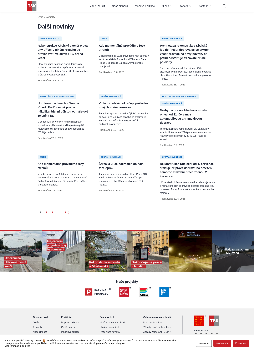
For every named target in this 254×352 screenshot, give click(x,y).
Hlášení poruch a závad (112, 322)
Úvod (40, 17)
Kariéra (183, 6)
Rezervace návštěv (110, 332)
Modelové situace (70, 332)
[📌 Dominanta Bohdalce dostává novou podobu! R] (106, 251)
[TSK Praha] (31, 6)
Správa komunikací (49, 39)
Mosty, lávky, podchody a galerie (57, 96)
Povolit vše (241, 343)
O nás (165, 6)
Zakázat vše (222, 343)
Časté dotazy (68, 327)
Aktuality (37, 327)
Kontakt (203, 6)
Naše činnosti (120, 6)
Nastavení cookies (153, 322)
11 (64, 212)
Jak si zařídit (97, 6)
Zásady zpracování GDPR (157, 332)
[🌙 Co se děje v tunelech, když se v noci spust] (190, 251)
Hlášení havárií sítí (109, 327)
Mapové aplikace (145, 6)
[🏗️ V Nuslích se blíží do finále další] (148, 251)
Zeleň (104, 39)
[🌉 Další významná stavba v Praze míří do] (63, 251)
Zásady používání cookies (157, 327)
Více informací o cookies (17, 346)
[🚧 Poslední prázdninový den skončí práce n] (21, 251)
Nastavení (204, 343)
